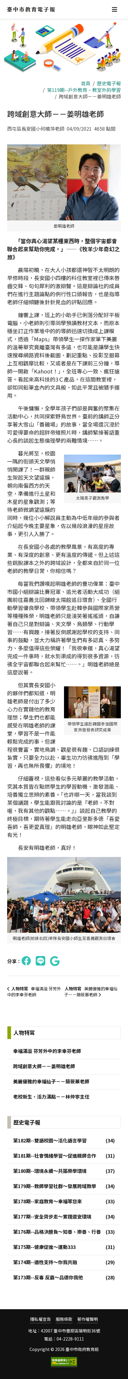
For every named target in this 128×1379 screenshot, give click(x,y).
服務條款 (64, 1319)
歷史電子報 (109, 83)
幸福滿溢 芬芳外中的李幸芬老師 (34, 991)
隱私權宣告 (40, 1319)
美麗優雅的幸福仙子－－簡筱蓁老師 (91, 991)
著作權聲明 (87, 1319)
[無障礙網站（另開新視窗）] (64, 1362)
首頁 (85, 83)
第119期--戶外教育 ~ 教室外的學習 (84, 89)
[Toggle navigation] (114, 9)
